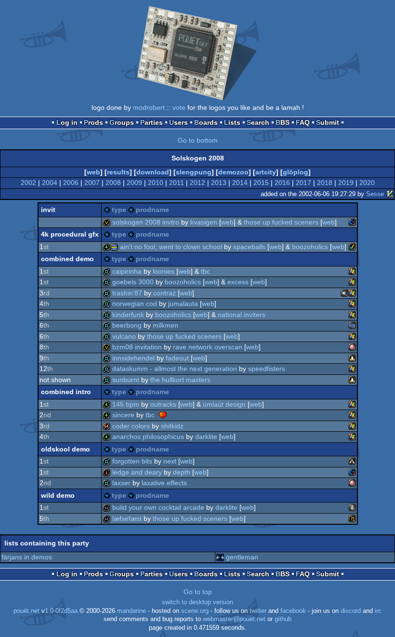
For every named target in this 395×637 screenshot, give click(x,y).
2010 (155, 182)
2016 (282, 182)
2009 (134, 182)
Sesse (375, 194)
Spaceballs (249, 247)
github (283, 619)
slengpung (193, 172)
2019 (346, 182)
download (152, 172)
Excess (238, 282)
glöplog (295, 172)
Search (258, 122)
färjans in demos (26, 557)
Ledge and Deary (137, 472)
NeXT (169, 461)
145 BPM (125, 404)
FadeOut (177, 358)
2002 (28, 182)
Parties (151, 122)
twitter (258, 611)
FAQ (303, 122)
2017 (303, 182)
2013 (218, 182)
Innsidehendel (133, 358)
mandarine (131, 611)
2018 (324, 182)
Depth (181, 472)
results (118, 172)
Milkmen (165, 325)
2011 (176, 182)
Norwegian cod (134, 303)
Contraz (164, 293)
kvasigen (203, 222)
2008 (113, 182)
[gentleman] (220, 557)
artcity (265, 172)
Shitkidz (172, 426)
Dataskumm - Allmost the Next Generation (174, 368)
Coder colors (131, 426)
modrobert (149, 107)
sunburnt (125, 380)
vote (178, 107)
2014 (240, 182)
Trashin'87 (127, 293)
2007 (92, 182)
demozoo (233, 172)
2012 (197, 182)
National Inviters (241, 314)
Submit (327, 122)
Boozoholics (310, 247)
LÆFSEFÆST (127, 518)
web (93, 172)
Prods (93, 122)
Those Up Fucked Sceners (281, 222)
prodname (152, 209)
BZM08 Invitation (137, 347)
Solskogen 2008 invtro (145, 222)
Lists (232, 122)
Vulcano (124, 336)
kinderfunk (128, 314)
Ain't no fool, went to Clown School (171, 247)
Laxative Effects (164, 483)
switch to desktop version (197, 602)
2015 (261, 182)
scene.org (195, 611)
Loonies (163, 271)
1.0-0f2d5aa (61, 611)
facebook (293, 611)
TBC (205, 271)
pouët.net (26, 611)
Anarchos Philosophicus (148, 436)
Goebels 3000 (133, 282)
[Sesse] (390, 194)
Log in (67, 122)
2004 (49, 182)
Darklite (206, 436)
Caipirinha (127, 271)
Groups (121, 122)
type (119, 209)
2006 (71, 182)
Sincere (123, 415)
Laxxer (121, 483)
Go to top (198, 592)
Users (178, 122)
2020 (367, 182)
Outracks (163, 404)
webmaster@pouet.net (234, 619)
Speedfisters (266, 368)
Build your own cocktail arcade (158, 507)
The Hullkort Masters (180, 380)
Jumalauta (183, 303)
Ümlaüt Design (224, 404)
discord (351, 611)
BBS (283, 122)
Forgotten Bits (132, 461)
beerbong (127, 325)
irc (378, 611)
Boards (206, 122)
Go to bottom (198, 140)
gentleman (242, 557)
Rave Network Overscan (207, 347)
